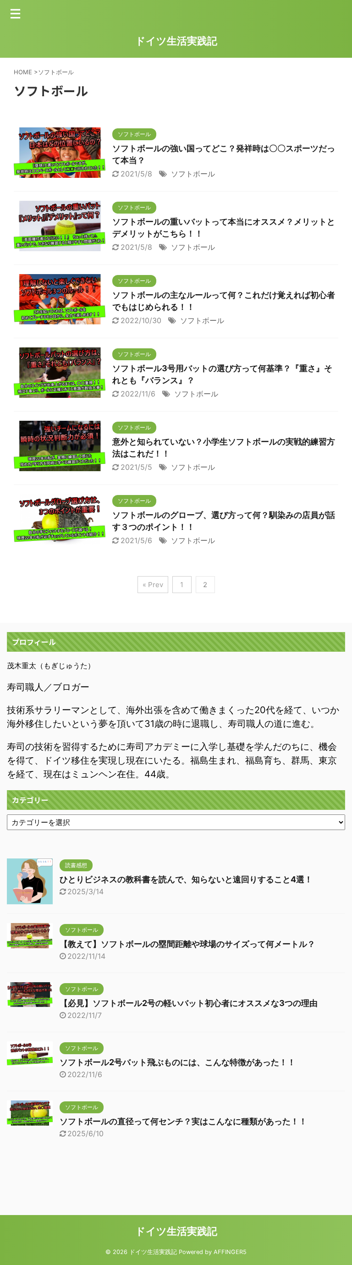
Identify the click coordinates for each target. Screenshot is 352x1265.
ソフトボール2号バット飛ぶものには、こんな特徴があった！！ (178, 1062)
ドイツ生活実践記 (176, 41)
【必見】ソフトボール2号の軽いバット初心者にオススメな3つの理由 (189, 1003)
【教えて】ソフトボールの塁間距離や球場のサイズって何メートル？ (187, 944)
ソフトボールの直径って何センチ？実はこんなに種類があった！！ (183, 1121)
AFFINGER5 (230, 1251)
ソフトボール (193, 173)
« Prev (153, 584)
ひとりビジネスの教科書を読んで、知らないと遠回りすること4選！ (186, 879)
